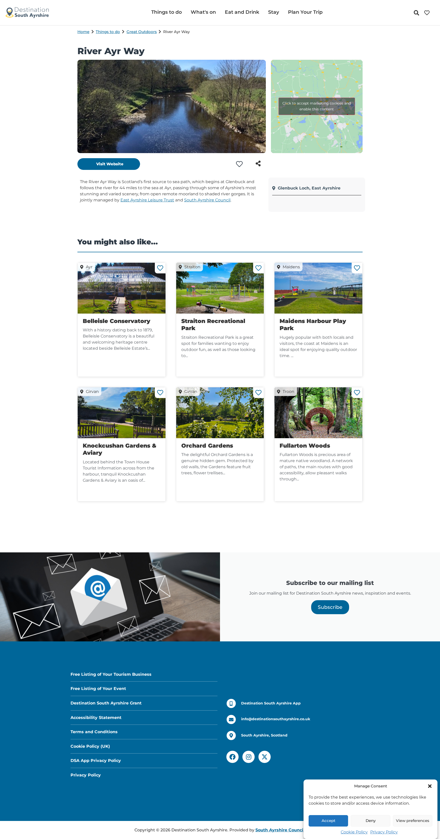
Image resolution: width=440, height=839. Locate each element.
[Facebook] (232, 757)
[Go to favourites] (428, 13)
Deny (371, 820)
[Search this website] (418, 13)
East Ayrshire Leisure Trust (147, 200)
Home (83, 31)
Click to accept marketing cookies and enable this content (316, 106)
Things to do (108, 31)
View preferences (412, 820)
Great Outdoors (142, 31)
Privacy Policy (384, 832)
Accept (328, 820)
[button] (429, 786)
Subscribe (330, 607)
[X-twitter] (264, 757)
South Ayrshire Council (207, 200)
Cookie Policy (354, 832)
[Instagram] (248, 757)
